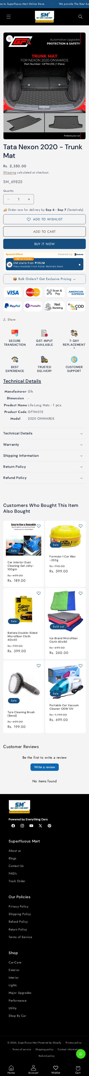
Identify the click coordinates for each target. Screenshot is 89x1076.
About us (15, 850)
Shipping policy (44, 1049)
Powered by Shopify (49, 1042)
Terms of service (22, 1049)
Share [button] (12, 319)
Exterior (14, 970)
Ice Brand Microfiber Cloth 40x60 (63, 640)
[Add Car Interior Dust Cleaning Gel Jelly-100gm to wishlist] (39, 526)
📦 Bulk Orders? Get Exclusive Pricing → (44, 279)
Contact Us (16, 866)
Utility (12, 1008)
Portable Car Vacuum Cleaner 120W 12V (64, 707)
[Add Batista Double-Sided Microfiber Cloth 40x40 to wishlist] (39, 593)
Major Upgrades (20, 993)
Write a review (44, 767)
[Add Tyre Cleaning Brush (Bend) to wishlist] (39, 666)
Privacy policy (74, 1042)
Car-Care (15, 962)
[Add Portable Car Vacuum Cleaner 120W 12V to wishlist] (81, 666)
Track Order (17, 881)
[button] (8, 16)
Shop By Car (17, 1016)
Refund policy (46, 1056)
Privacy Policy (18, 906)
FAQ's (13, 873)
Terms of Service (20, 937)
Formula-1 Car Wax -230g (62, 558)
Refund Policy (18, 921)
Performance (18, 1000)
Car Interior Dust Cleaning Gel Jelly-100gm (21, 566)
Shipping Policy (20, 914)
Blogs (12, 858)
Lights (13, 985)
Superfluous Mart (28, 1042)
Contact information (69, 1049)
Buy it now (44, 244)
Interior (14, 977)
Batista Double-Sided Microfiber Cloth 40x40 (23, 636)
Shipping (9, 172)
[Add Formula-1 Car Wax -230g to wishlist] (81, 526)
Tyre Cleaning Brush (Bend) (21, 714)
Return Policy (18, 929)
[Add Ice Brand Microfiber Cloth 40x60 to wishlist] (81, 593)
